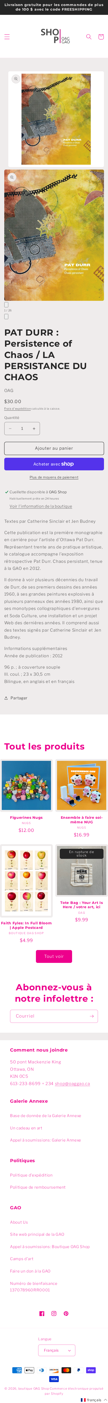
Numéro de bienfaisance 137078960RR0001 (34, 1287)
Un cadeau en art (26, 1128)
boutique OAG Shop (33, 1388)
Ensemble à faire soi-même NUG (82, 819)
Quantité (11, 417)
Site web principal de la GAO (37, 1234)
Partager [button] (19, 698)
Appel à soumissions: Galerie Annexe (45, 1140)
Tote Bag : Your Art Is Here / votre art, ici (81, 905)
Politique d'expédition (31, 1175)
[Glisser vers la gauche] (6, 304)
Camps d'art (21, 1258)
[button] (7, 37)
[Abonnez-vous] (92, 1016)
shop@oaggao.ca (72, 1083)
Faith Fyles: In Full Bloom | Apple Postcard (26, 925)
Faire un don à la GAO (30, 1271)
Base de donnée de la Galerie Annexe (45, 1115)
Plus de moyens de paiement (54, 477)
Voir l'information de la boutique (41, 506)
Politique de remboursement (38, 1187)
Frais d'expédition (17, 408)
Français (51, 1350)
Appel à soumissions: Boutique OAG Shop (50, 1246)
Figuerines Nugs (26, 817)
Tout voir (54, 956)
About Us (19, 1222)
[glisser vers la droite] (6, 316)
